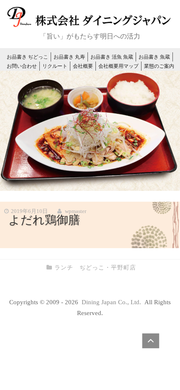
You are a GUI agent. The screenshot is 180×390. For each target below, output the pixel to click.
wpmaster (75, 211)
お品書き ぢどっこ (27, 57)
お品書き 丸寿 (69, 57)
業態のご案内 (159, 66)
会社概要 (83, 66)
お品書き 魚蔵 (154, 57)
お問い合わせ (22, 66)
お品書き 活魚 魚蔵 (111, 57)
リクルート (54, 66)
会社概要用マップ (118, 66)
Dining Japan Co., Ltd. (112, 302)
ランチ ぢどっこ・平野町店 (95, 267)
